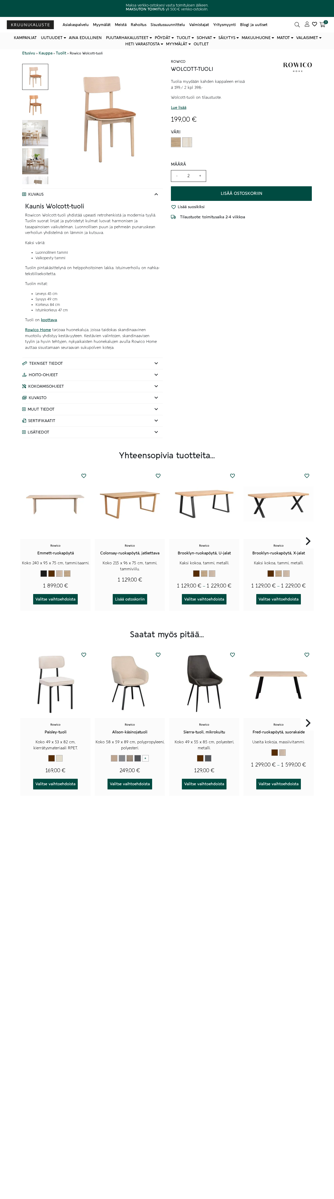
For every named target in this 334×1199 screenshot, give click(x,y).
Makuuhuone (256, 37)
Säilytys (226, 37)
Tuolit (183, 37)
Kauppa (45, 53)
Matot (283, 37)
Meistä (121, 24)
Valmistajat (199, 24)
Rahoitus (138, 24)
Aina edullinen (85, 37)
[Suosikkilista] (314, 24)
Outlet (201, 44)
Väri (176, 132)
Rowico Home (38, 329)
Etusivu (28, 53)
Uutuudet (52, 37)
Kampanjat (25, 37)
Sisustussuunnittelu (168, 24)
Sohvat (204, 37)
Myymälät (102, 24)
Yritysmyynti (224, 24)
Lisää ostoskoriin (241, 193)
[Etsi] (297, 25)
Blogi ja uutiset (253, 24)
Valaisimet (307, 37)
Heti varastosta (142, 44)
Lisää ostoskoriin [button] (130, 599)
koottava (49, 320)
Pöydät (162, 37)
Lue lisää (178, 107)
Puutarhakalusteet (127, 37)
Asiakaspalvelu (76, 24)
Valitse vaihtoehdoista (55, 599)
